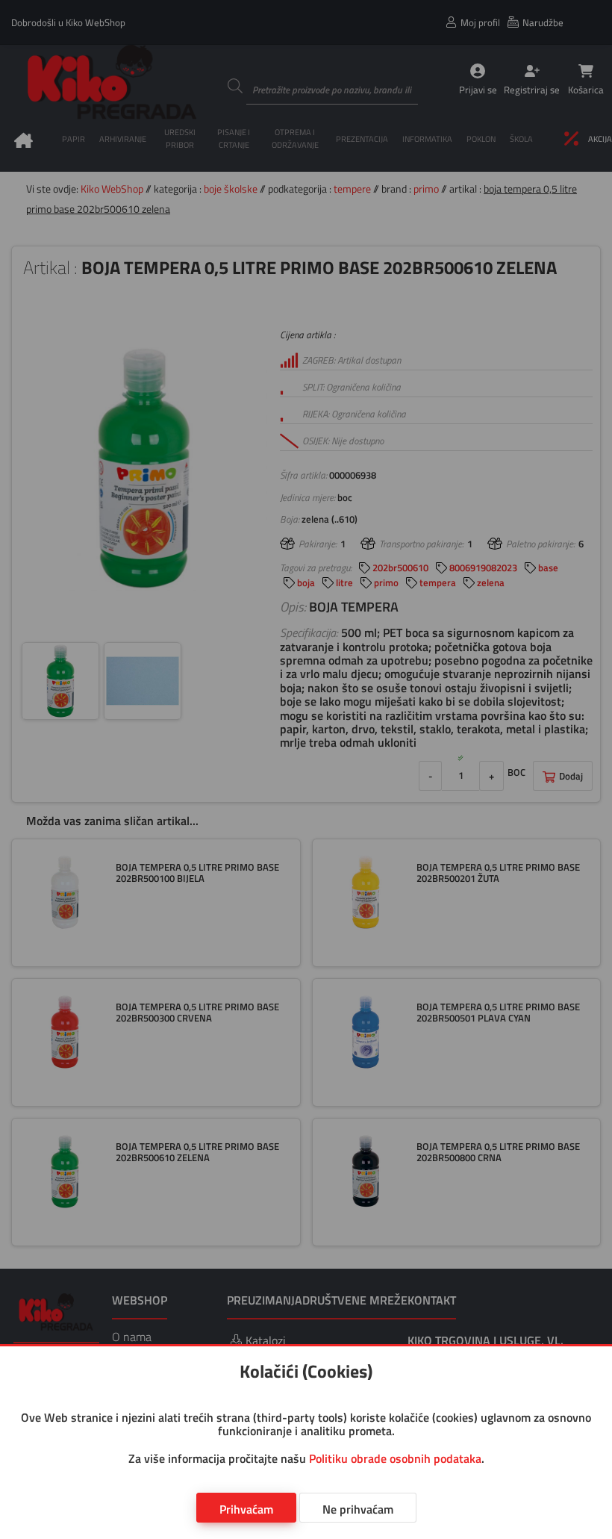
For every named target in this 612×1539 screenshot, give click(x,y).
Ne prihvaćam (357, 1509)
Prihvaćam (246, 1509)
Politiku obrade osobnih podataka (395, 1458)
